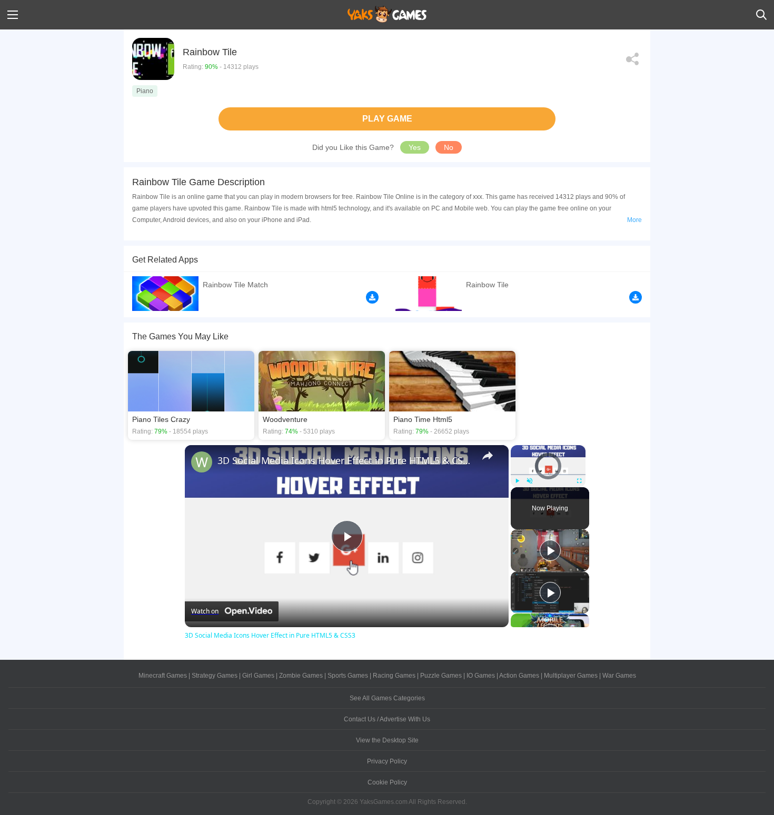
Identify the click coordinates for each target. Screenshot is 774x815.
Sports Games (348, 675)
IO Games (481, 675)
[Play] (517, 481)
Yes (415, 147)
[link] (201, 461)
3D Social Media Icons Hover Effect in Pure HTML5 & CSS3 (345, 460)
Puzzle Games (441, 675)
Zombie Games (301, 675)
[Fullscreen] (579, 481)
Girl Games (258, 675)
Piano (144, 91)
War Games (619, 675)
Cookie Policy (387, 782)
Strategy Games (214, 675)
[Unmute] (529, 481)
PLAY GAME (387, 118)
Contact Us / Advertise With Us (387, 719)
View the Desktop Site (387, 740)
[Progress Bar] (548, 474)
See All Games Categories (387, 698)
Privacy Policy (387, 761)
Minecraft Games (162, 675)
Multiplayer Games (571, 675)
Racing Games (394, 675)
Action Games (519, 675)
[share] (487, 455)
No (448, 147)
